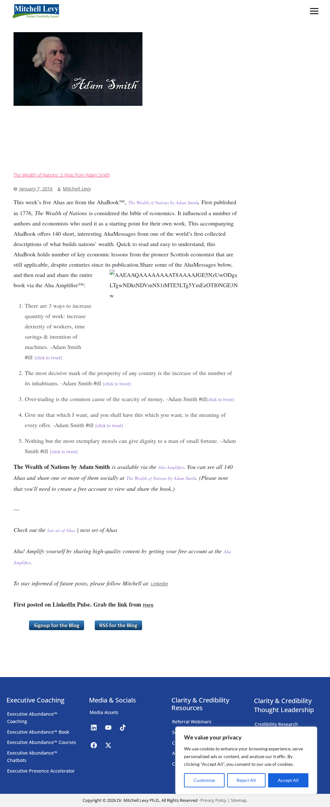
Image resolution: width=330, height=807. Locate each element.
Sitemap (239, 800)
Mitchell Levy (77, 189)
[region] (246, 760)
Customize (204, 780)
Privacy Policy (213, 800)
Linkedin (159, 584)
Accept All (288, 780)
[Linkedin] (93, 727)
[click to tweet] (48, 357)
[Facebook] (93, 745)
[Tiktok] (122, 727)
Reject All (246, 780)
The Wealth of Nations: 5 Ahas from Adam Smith (62, 175)
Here (148, 605)
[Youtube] (108, 727)
